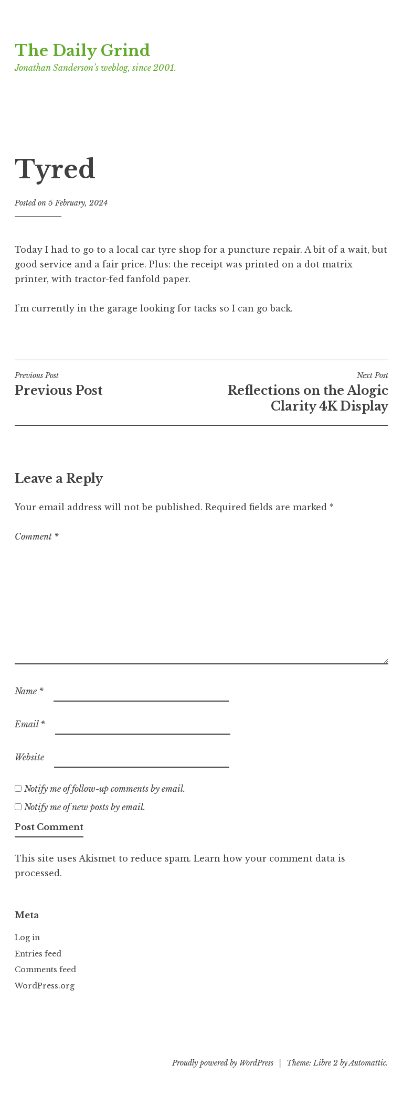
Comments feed (45, 969)
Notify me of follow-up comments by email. (104, 788)
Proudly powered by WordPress (222, 1063)
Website (29, 757)
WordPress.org (45, 986)
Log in (27, 937)
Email (30, 724)
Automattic (367, 1063)
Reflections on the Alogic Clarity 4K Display (308, 392)
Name (29, 691)
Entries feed (38, 954)
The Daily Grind (83, 50)
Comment (37, 536)
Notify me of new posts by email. (84, 807)
